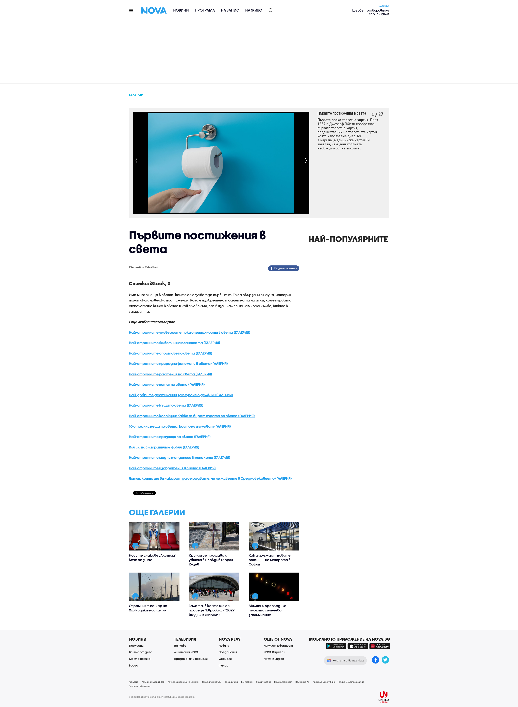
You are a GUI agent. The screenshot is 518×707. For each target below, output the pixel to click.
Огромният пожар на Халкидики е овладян (148, 608)
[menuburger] (131, 10)
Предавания (228, 652)
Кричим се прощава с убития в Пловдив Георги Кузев (211, 559)
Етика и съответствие (351, 682)
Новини (181, 10)
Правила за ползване (324, 682)
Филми (223, 665)
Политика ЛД (302, 682)
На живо (253, 10)
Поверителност (283, 682)
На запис (230, 10)
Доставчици (231, 682)
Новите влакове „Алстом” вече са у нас (152, 557)
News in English (274, 658)
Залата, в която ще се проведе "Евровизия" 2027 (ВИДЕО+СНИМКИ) (212, 610)
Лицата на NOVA (186, 652)
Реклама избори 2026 (153, 682)
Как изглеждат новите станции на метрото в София (270, 559)
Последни (136, 645)
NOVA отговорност (278, 645)
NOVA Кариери (274, 652)
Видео (133, 665)
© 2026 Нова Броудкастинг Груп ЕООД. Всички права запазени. (162, 697)
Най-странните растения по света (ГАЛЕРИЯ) (170, 374)
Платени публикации (140, 686)
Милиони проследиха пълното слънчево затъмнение (268, 610)
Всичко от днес (140, 652)
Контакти (247, 682)
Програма (205, 10)
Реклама (133, 682)
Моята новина (140, 658)
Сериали (225, 658)
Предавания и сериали (191, 658)
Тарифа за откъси (211, 682)
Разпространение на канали (183, 682)
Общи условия (263, 682)
